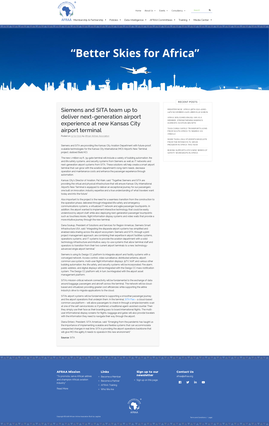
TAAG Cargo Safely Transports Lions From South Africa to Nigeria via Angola (187, 131)
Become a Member (111, 376)
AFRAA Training (109, 385)
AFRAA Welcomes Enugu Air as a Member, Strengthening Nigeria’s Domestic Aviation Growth (185, 120)
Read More (62, 388)
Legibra (98, 416)
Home (138, 11)
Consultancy (177, 11)
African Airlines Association (97, 136)
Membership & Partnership (88, 20)
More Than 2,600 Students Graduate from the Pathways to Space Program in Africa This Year (187, 142)
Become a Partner (110, 381)
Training (182, 20)
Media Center (201, 20)
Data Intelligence (134, 20)
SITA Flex (130, 299)
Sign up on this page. (147, 380)
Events (162, 11)
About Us (149, 11)
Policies (113, 20)
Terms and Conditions (198, 417)
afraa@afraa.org (185, 376)
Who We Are (107, 389)
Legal (210, 417)
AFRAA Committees (161, 20)
